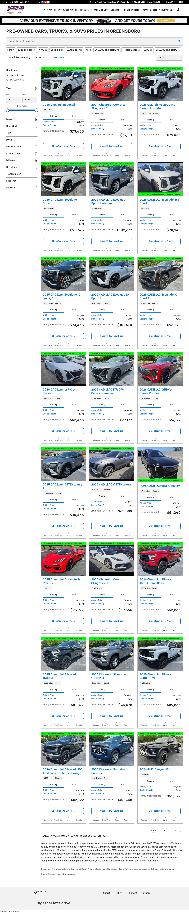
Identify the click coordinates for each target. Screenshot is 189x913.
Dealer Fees (48, 125)
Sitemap (146, 893)
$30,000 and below (168, 50)
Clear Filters (57, 57)
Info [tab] (74, 116)
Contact (106, 893)
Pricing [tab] (53, 116)
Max (24, 95)
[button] (63, 110)
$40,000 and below (107, 50)
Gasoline (57, 50)
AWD (148, 50)
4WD (43, 50)
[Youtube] (45, 2)
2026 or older (26, 50)
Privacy (132, 893)
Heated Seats (131, 50)
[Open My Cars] (177, 10)
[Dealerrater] (48, 2)
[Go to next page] (181, 831)
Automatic (74, 50)
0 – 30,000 (40, 57)
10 (175, 831)
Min (7, 95)
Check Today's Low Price (63, 146)
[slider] (7, 110)
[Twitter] (39, 2)
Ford (10, 50)
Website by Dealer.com (40, 892)
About (119, 893)
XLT (88, 50)
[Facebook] (42, 2)
